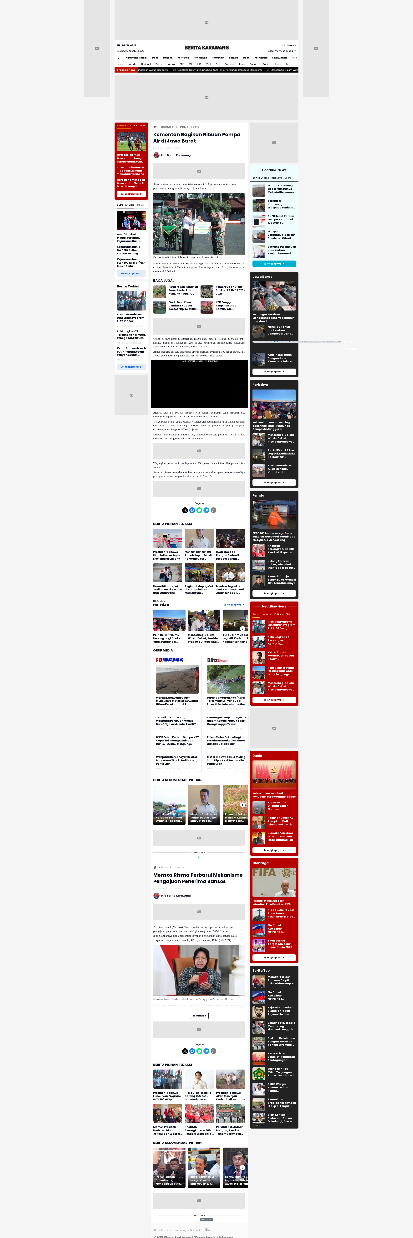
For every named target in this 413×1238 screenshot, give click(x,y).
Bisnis (242, 64)
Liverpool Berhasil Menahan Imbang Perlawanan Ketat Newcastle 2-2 (129, 158)
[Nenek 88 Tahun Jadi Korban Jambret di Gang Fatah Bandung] (258, 331)
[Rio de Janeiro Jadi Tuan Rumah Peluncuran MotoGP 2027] (258, 914)
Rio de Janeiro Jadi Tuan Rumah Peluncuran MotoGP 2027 (281, 913)
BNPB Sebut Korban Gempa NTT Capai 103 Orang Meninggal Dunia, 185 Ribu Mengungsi (177, 741)
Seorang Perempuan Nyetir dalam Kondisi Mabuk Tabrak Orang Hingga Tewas (227, 721)
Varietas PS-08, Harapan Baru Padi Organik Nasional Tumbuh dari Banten (169, 818)
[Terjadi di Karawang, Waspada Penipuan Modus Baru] (258, 205)
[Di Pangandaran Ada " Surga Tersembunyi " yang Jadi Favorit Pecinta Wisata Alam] (228, 679)
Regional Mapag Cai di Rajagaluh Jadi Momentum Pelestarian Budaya (199, 590)
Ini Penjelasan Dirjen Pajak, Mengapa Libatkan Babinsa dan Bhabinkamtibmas (169, 1180)
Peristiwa (183, 57)
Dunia (159, 64)
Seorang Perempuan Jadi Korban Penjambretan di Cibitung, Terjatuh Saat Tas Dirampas (282, 250)
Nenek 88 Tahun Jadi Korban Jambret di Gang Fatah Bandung (279, 330)
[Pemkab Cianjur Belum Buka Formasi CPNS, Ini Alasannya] (258, 581)
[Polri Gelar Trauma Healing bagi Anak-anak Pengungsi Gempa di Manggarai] (169, 620)
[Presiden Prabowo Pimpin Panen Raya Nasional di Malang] (167, 538)
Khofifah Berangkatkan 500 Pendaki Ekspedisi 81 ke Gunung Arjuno (199, 1130)
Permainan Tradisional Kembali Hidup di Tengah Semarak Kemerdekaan (282, 1103)
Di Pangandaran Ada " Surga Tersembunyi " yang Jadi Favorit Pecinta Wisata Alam (227, 701)
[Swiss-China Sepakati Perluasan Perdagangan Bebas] (274, 774)
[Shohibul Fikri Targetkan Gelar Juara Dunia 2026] (258, 945)
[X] (185, 510)
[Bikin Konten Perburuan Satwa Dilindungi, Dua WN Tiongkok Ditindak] (258, 1119)
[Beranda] (155, 127)
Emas (278, 64)
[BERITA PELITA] (206, 47)
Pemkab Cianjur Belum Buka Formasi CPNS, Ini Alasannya (282, 580)
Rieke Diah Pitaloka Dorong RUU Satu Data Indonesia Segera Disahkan (198, 1096)
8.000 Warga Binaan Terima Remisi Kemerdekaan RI (279, 1088)
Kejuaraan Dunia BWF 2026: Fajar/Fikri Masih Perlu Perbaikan (131, 263)
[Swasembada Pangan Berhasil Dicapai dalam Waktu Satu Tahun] (230, 538)
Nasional (146, 64)
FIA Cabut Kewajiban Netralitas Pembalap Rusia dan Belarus (279, 929)
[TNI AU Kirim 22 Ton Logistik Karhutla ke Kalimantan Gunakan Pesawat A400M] (239, 620)
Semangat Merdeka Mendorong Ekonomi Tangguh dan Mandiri (273, 318)
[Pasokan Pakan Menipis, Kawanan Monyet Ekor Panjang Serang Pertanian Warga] (239, 805)
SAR (199, 64)
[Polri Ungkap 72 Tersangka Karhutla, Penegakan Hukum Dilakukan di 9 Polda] (258, 642)
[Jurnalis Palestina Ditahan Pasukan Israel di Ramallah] (258, 838)
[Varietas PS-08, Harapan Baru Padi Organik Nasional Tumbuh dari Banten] (169, 805)
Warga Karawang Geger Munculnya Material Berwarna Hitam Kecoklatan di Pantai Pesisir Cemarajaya (177, 701)
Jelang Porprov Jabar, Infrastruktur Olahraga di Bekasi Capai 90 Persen (282, 565)
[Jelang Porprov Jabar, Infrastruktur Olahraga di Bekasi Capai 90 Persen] (258, 566)
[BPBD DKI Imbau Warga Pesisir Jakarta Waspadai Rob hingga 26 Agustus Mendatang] (274, 514)
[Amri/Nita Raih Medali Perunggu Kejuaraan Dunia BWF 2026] (131, 220)
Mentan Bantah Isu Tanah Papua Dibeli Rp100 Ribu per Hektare (198, 555)
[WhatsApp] (199, 510)
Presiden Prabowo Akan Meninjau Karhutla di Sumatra (230, 1096)
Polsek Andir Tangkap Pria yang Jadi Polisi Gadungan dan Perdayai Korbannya (351, 346)
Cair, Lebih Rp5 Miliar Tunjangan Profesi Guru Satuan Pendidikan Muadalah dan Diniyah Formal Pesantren (281, 1072)
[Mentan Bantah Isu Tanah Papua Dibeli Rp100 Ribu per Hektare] (199, 538)
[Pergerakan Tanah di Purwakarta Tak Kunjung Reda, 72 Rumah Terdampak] (159, 291)
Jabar (120, 64)
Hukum (171, 64)
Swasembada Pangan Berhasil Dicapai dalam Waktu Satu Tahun (229, 555)
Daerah (168, 57)
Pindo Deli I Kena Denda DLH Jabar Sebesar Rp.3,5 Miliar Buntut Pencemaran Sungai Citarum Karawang (183, 306)
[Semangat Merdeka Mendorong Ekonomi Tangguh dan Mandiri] (274, 296)
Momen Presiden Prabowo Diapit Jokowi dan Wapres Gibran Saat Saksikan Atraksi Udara (166, 1130)
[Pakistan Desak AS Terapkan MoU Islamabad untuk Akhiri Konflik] (258, 822)
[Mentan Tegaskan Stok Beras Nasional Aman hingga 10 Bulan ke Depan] (230, 572)
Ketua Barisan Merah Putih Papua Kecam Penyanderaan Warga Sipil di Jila (131, 352)
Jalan (246, 57)
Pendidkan (200, 57)
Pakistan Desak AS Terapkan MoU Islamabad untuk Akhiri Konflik (280, 821)
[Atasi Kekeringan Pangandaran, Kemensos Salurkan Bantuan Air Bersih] (258, 359)
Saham (254, 64)
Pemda (233, 57)
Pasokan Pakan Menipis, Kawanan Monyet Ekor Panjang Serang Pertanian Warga (237, 818)
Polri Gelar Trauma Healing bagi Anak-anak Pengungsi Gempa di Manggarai (168, 638)
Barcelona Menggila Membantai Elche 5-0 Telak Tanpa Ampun (131, 183)
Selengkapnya (130, 194)
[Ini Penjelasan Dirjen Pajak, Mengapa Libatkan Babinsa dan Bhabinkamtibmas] (169, 1168)
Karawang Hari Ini (136, 57)
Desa (155, 57)
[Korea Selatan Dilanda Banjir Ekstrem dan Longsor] (258, 807)
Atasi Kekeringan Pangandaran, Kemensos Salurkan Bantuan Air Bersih (281, 358)
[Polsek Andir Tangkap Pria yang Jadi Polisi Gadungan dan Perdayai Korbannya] (297, 342)
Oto (218, 64)
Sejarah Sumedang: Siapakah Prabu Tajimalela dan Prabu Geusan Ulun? (281, 1011)
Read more (199, 1015)
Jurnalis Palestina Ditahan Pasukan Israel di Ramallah (280, 837)
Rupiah (267, 64)
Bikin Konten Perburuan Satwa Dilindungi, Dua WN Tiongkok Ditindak (281, 1118)
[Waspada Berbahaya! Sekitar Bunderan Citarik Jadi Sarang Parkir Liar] (258, 236)
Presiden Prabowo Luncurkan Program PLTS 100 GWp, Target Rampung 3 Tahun (130, 318)
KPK (190, 64)
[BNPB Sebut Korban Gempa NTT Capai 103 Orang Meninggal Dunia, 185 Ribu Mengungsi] (258, 221)
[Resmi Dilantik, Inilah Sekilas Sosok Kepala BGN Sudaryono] (167, 572)
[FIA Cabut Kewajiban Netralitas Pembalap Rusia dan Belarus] (258, 930)
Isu (287, 64)
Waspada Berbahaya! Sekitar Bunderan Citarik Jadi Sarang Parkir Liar (176, 760)
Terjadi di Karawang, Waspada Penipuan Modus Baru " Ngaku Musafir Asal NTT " (177, 721)
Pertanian (218, 57)
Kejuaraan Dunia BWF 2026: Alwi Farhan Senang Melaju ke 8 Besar (129, 250)
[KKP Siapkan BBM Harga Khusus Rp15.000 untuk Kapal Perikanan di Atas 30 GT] (204, 1168)
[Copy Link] (213, 510)
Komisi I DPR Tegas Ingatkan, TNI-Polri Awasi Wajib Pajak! (238, 1180)
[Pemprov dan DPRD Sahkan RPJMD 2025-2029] (207, 291)
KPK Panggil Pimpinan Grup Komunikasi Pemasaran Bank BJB (230, 306)
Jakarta (132, 64)
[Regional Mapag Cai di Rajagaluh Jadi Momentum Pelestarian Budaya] (199, 572)
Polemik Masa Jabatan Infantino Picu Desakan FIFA (271, 902)
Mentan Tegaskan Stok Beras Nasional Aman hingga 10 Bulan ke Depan (230, 590)
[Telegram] (206, 510)
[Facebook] (192, 510)
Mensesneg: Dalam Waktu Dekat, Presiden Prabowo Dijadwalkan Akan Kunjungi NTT (217, 70)
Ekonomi (229, 64)
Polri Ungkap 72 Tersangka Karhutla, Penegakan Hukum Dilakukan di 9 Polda (131, 335)
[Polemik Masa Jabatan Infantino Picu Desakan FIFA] (274, 882)
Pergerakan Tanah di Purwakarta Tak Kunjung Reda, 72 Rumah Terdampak (183, 290)
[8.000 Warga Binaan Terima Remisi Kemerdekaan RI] (258, 1089)
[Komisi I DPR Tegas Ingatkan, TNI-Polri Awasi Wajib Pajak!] (239, 1168)
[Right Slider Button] (295, 57)
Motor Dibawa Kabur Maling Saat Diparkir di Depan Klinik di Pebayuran (228, 760)
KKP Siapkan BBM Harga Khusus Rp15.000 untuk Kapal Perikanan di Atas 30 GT (203, 1180)
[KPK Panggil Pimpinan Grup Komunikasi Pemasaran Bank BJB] (207, 307)
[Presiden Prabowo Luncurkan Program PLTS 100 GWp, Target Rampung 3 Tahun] (131, 301)
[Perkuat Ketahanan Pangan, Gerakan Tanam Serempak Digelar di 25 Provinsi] (230, 1113)
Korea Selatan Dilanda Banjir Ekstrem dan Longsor (278, 806)
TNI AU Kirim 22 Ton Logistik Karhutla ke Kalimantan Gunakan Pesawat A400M (238, 638)
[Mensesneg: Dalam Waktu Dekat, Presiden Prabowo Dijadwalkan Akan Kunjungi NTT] (204, 620)
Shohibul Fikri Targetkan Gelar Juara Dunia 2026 (280, 944)
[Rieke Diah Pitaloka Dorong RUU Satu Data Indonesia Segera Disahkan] (199, 1079)
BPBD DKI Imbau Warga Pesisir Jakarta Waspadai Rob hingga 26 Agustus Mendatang (273, 537)
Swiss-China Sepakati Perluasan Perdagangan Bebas (274, 795)
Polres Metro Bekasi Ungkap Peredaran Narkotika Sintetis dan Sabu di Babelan (227, 741)
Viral (208, 64)
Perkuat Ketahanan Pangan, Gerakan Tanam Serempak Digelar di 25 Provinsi (230, 1130)
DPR (182, 64)
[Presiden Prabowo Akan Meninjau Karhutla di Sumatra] (230, 1079)
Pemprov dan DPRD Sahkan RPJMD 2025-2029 (230, 290)
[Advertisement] (206, 22)
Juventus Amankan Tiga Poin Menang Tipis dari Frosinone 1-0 (130, 171)
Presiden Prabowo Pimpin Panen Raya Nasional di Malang (166, 555)
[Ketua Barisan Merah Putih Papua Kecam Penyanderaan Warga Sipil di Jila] (258, 657)
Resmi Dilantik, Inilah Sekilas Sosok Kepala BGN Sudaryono (167, 590)
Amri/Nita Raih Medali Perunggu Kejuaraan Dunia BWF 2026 (129, 238)
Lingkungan (279, 57)
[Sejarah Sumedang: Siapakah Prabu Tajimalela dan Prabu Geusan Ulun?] (258, 1012)
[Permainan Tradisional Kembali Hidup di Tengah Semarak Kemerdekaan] (258, 1104)
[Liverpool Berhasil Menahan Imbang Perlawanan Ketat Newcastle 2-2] (131, 141)
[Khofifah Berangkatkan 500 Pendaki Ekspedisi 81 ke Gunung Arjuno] (199, 1113)
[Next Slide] (245, 717)
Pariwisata (260, 57)
